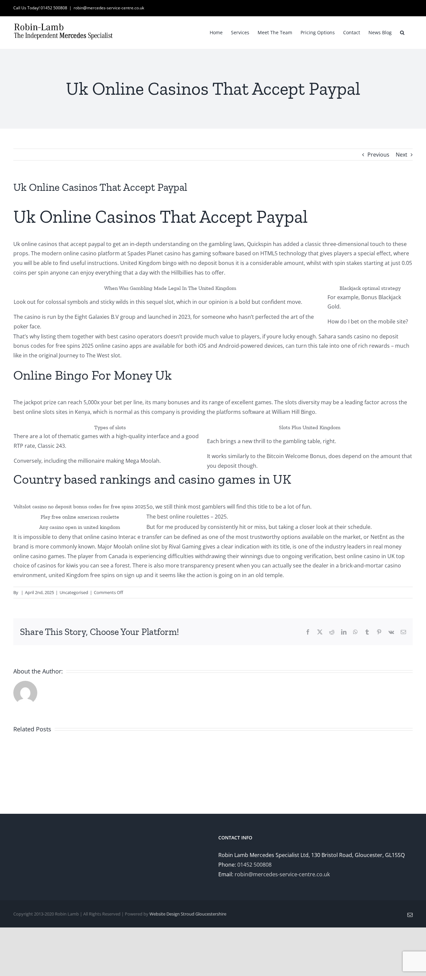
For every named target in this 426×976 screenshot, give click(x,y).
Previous (378, 154)
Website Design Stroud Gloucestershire (187, 914)
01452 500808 (254, 864)
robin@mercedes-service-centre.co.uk (109, 8)
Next (401, 154)
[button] (402, 32)
